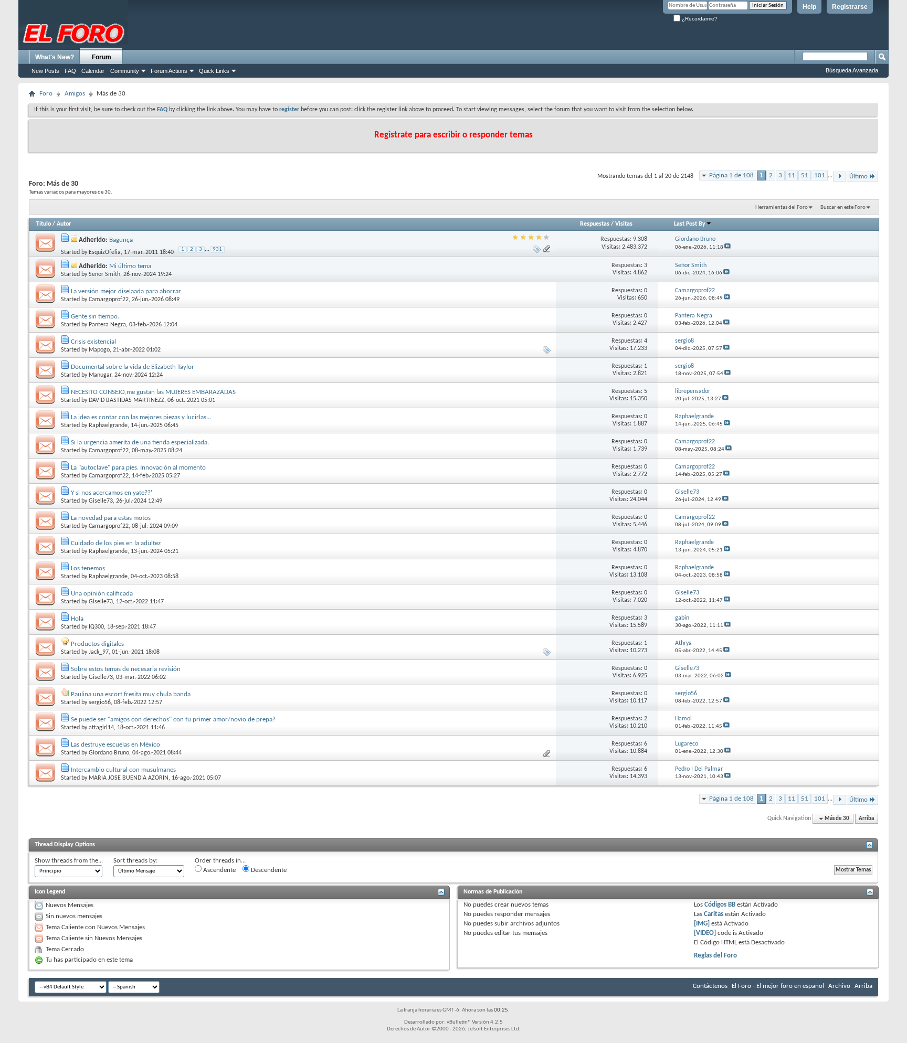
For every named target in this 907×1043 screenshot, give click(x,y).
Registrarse (850, 6)
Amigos (75, 93)
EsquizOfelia (105, 252)
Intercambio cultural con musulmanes (123, 770)
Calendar (92, 71)
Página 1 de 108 (731, 175)
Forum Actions (169, 71)
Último (858, 176)
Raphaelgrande (108, 425)
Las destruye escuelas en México (115, 744)
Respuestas (594, 224)
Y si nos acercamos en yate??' (111, 492)
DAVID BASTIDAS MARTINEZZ (126, 400)
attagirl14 (101, 728)
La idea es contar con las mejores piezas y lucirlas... (141, 417)
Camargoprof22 (109, 299)
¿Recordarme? (699, 19)
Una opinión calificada (102, 593)
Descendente (268, 870)
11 (791, 175)
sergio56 (100, 702)
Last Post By (689, 224)
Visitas (623, 224)
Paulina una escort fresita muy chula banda (131, 694)
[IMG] (702, 923)
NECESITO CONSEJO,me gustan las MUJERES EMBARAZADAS (153, 392)
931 (217, 249)
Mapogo (99, 350)
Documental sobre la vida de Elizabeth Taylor (132, 367)
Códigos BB (719, 904)
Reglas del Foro (715, 955)
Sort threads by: (135, 860)
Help (809, 6)
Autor (64, 224)
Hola (77, 618)
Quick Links (214, 71)
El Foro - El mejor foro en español (778, 986)
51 (804, 175)
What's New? (54, 57)
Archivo (839, 986)
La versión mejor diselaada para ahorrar (126, 291)
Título (43, 224)
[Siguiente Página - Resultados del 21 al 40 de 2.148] (839, 177)
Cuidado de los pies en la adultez (116, 543)
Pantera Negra (107, 325)
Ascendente (219, 870)
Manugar (100, 375)
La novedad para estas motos (111, 518)
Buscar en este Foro (843, 207)
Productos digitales (97, 644)
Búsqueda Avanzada (852, 70)
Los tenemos (88, 568)
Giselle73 (101, 501)
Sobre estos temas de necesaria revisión (126, 669)
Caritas (713, 914)
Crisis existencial (93, 341)
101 (819, 175)
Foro (45, 93)
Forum (101, 57)
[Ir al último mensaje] (727, 247)
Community (124, 71)
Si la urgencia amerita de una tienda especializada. (140, 442)
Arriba (866, 819)
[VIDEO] (705, 933)
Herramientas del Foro (781, 207)
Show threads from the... (69, 860)
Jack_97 (99, 652)
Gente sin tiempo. (95, 316)
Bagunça (121, 240)
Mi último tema (130, 266)
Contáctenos (710, 986)
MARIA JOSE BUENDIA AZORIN (128, 778)
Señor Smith (104, 274)
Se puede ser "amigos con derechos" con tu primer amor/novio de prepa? (173, 719)
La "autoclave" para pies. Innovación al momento (138, 467)
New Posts (45, 71)
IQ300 (96, 627)
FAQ (70, 71)
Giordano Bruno (109, 753)
